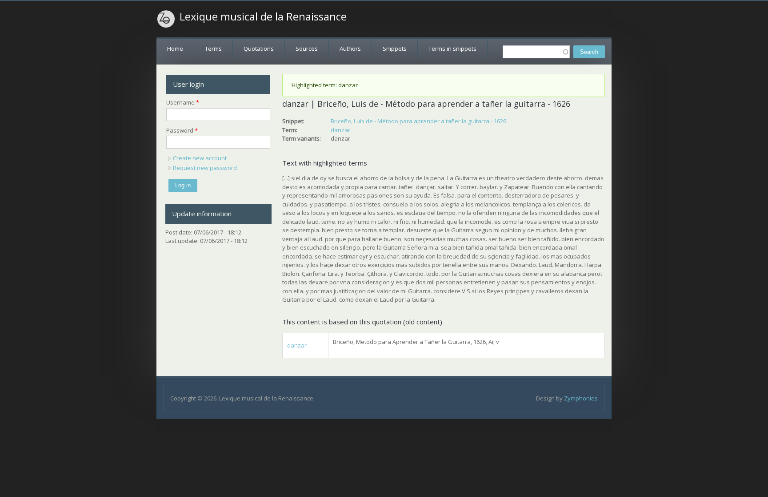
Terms (213, 48)
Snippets (395, 48)
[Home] (166, 19)
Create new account (200, 158)
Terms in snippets (452, 48)
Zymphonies (581, 398)
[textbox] (536, 51)
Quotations (259, 48)
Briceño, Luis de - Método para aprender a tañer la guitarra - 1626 (418, 121)
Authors (350, 48)
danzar (340, 130)
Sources (307, 48)
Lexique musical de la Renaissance (263, 16)
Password (182, 130)
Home (175, 48)
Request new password (205, 168)
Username (182, 102)
